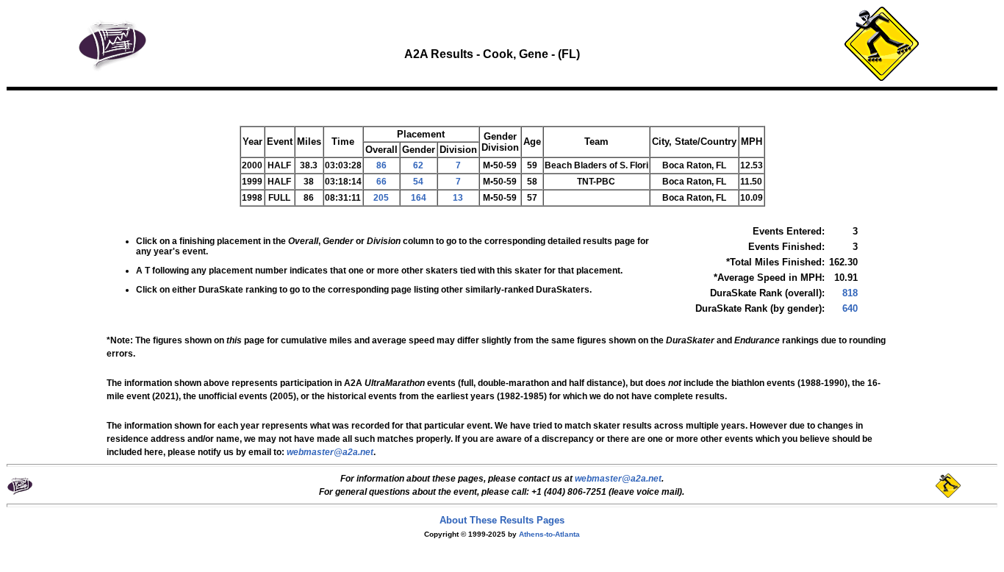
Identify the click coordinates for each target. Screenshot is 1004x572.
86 (381, 165)
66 (381, 181)
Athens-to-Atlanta (549, 534)
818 (850, 292)
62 (418, 165)
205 (381, 198)
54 (418, 181)
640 (850, 308)
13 (458, 198)
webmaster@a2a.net (618, 478)
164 (418, 198)
